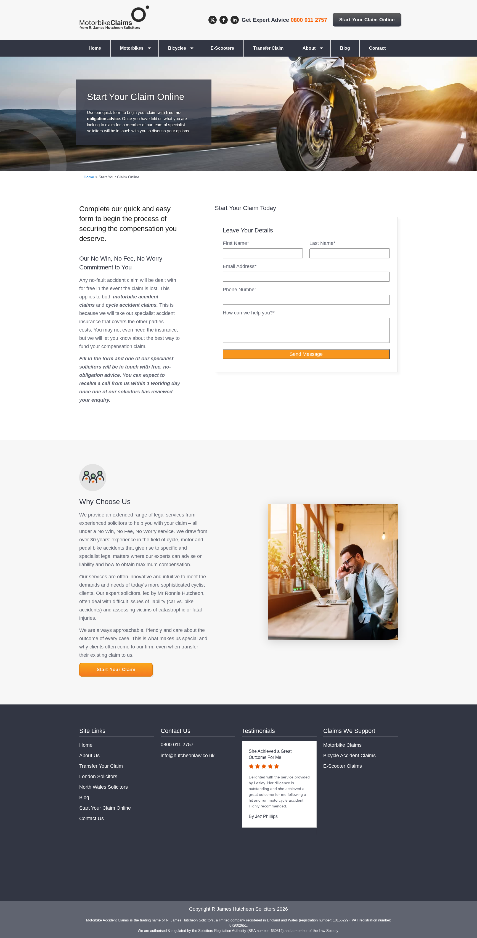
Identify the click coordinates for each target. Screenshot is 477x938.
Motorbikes (132, 48)
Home (95, 48)
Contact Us (91, 818)
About (309, 48)
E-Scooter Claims (342, 766)
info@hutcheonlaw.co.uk (187, 755)
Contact (377, 48)
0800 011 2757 (309, 20)
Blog (345, 48)
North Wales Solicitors (103, 787)
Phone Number (239, 289)
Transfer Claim (268, 48)
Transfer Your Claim (101, 766)
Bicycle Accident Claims (349, 755)
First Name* (236, 243)
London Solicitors (98, 776)
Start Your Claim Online (367, 19)
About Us (89, 755)
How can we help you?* (249, 313)
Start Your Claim (116, 669)
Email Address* (239, 266)
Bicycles (177, 48)
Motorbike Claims (342, 745)
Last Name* (322, 243)
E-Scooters (222, 48)
